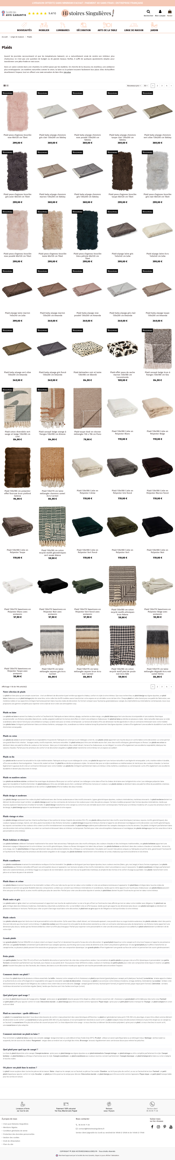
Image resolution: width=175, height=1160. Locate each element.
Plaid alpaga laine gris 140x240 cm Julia (122, 254)
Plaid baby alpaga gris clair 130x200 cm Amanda (123, 314)
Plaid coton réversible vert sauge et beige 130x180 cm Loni (17, 434)
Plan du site (8, 1144)
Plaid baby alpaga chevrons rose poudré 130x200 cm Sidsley (87, 137)
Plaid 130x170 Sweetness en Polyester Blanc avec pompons (17, 611)
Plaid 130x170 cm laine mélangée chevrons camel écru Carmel (52, 493)
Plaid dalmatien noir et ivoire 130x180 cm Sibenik (87, 373)
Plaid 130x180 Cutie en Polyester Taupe (17, 551)
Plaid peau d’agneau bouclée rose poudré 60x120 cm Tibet (17, 254)
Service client (152, 1109)
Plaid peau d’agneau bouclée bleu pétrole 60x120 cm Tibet (87, 256)
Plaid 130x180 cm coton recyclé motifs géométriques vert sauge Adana (52, 553)
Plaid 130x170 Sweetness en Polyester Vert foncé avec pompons (87, 611)
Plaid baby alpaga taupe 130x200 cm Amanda (157, 314)
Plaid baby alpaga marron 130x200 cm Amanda (52, 314)
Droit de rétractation (11, 1141)
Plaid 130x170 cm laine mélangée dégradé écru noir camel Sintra (157, 671)
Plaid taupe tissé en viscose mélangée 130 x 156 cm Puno (87, 432)
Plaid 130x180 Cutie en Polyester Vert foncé (87, 551)
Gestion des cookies (11, 1137)
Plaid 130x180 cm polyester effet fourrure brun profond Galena (17, 493)
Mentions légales (10, 1127)
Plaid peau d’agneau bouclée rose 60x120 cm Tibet (17, 136)
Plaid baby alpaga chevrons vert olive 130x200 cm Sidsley (157, 136)
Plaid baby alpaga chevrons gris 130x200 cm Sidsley (87, 195)
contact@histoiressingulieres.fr (91, 1129)
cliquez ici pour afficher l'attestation (107, 1155)
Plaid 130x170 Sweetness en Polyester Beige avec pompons (157, 611)
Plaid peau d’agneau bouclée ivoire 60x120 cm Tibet (52, 254)
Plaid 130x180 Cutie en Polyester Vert (122, 551)
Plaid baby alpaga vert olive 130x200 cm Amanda (17, 373)
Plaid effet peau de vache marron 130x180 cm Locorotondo (122, 374)
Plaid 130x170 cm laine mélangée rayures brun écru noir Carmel (87, 671)
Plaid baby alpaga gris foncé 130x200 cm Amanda (52, 373)
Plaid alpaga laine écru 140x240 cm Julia (157, 254)
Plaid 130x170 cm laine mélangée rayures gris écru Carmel (52, 671)
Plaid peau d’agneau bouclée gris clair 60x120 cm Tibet (157, 195)
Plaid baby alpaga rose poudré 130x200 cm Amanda (87, 314)
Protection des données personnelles (18, 1134)
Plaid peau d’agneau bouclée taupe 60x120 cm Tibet (122, 195)
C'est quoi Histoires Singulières (15, 1124)
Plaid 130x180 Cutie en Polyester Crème (87, 491)
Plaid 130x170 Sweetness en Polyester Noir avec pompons (52, 611)
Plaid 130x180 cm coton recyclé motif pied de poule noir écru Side (122, 671)
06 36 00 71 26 (152, 1111)
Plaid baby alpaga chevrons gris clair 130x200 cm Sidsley (52, 136)
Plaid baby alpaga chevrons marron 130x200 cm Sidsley (52, 195)
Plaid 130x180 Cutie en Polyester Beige (157, 432)
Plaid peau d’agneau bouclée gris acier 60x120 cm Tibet (17, 195)
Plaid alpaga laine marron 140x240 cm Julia (17, 314)
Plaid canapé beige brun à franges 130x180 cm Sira (157, 373)
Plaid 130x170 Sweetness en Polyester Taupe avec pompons (17, 671)
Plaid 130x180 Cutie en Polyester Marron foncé (157, 491)
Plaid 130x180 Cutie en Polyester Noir (157, 551)
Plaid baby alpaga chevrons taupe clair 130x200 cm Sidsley (122, 137)
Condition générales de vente (15, 1131)
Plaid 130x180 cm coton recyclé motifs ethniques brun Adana (122, 612)
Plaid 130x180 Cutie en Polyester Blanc (122, 432)
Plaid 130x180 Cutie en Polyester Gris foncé (122, 491)
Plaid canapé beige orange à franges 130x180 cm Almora (52, 432)
